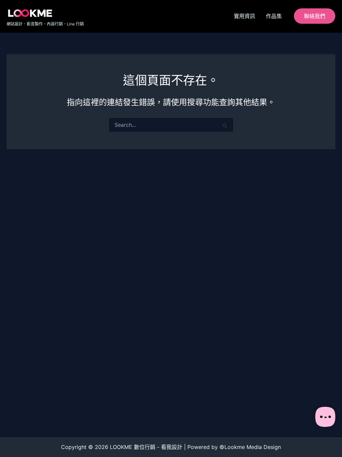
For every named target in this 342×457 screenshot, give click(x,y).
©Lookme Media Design (250, 447)
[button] (314, 16)
